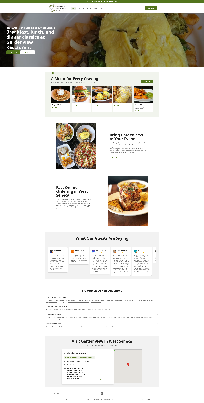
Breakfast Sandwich (88, 300)
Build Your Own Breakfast (95, 319)
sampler (99, 309)
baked (79, 309)
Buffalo (69, 326)
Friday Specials (144, 317)
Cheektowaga (75, 326)
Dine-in (123, 317)
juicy (60, 309)
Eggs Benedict (71, 300)
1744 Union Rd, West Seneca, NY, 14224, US (78, 361)
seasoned (90, 309)
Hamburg (100, 326)
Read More (119, 273)
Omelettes (72, 319)
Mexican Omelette (96, 302)
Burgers (80, 317)
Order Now (150, 8)
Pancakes (129, 300)
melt (103, 309)
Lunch (67, 317)
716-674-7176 (70, 365)
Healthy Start (79, 319)
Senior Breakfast (55, 319)
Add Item (54, 107)
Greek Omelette (84, 302)
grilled (75, 309)
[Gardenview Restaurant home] (58, 8)
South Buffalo (63, 326)
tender (63, 309)
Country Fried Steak (100, 300)
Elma (95, 326)
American (53, 317)
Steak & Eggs (79, 300)
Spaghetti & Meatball (51, 302)
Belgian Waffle (136, 300)
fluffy (52, 309)
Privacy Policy (66, 399)
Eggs (84, 319)
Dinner (71, 317)
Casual (108, 317)
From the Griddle (64, 319)
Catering (113, 317)
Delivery (128, 317)
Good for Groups (135, 317)
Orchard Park (90, 326)
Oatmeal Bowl (109, 300)
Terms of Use (57, 399)
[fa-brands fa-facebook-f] (102, 393)
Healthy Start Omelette (120, 300)
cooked (56, 309)
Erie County (106, 326)
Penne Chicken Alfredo (146, 300)
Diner (57, 317)
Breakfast (62, 317)
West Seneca (55, 326)
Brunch (76, 317)
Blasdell (114, 326)
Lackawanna (83, 326)
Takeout (118, 317)
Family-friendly (102, 317)
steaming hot (69, 309)
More (101, 8)
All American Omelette (74, 302)
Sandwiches (90, 317)
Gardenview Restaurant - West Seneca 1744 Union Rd (79, 357)
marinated (84, 309)
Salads (85, 317)
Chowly (148, 399)
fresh (95, 309)
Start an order (104, 379)
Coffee (96, 317)
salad (108, 309)
